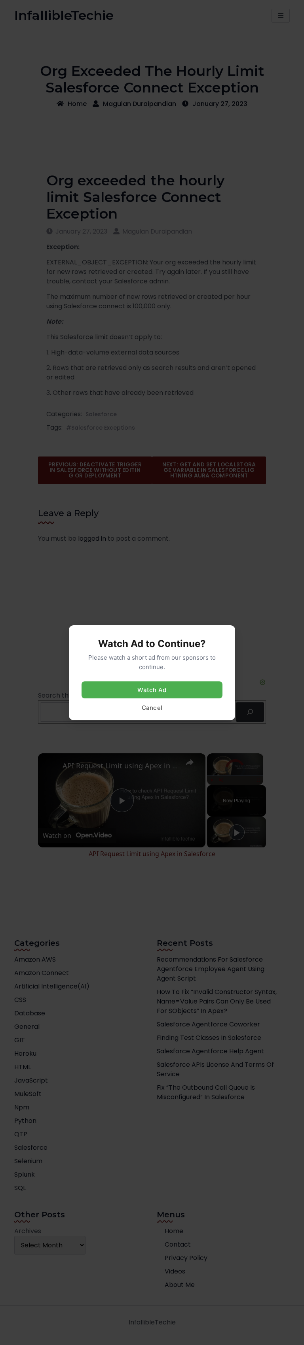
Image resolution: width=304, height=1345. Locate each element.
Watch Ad (151, 690)
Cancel (152, 707)
